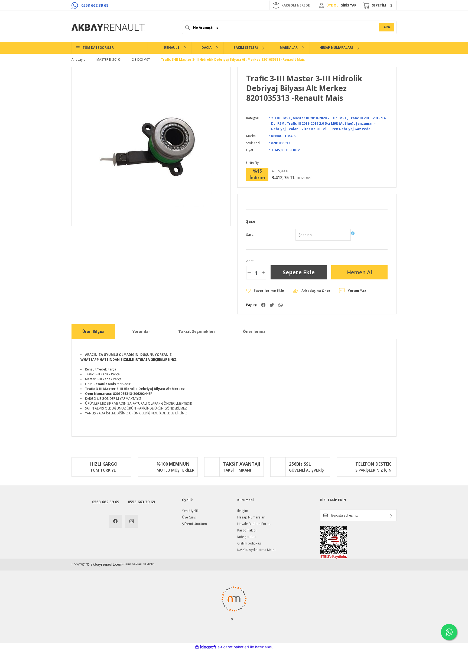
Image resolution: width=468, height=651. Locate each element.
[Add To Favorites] (265, 291)
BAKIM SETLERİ (245, 47)
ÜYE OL (332, 5)
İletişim (242, 510)
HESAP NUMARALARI (336, 47)
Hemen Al (359, 272)
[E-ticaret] (233, 647)
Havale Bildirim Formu (254, 523)
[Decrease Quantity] (249, 272)
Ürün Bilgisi (93, 331)
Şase (249, 234)
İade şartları (246, 536)
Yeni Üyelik (190, 510)
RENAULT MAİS (283, 136)
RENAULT (172, 47)
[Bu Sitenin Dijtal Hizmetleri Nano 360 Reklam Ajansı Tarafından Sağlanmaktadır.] (234, 603)
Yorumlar (141, 331)
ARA (387, 27)
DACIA (207, 47)
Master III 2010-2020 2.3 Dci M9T (319, 118)
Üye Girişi (189, 517)
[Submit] (391, 516)
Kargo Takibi (246, 530)
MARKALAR (289, 47)
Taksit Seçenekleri (196, 331)
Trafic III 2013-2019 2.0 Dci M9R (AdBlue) (320, 123)
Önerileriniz (254, 331)
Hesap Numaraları (251, 517)
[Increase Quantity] (263, 272)
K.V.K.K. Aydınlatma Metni (256, 549)
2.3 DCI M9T (280, 118)
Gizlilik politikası (249, 543)
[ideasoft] (205, 647)
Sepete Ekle (299, 272)
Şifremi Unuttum (194, 523)
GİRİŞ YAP (348, 5)
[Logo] (108, 27)
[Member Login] (321, 5)
